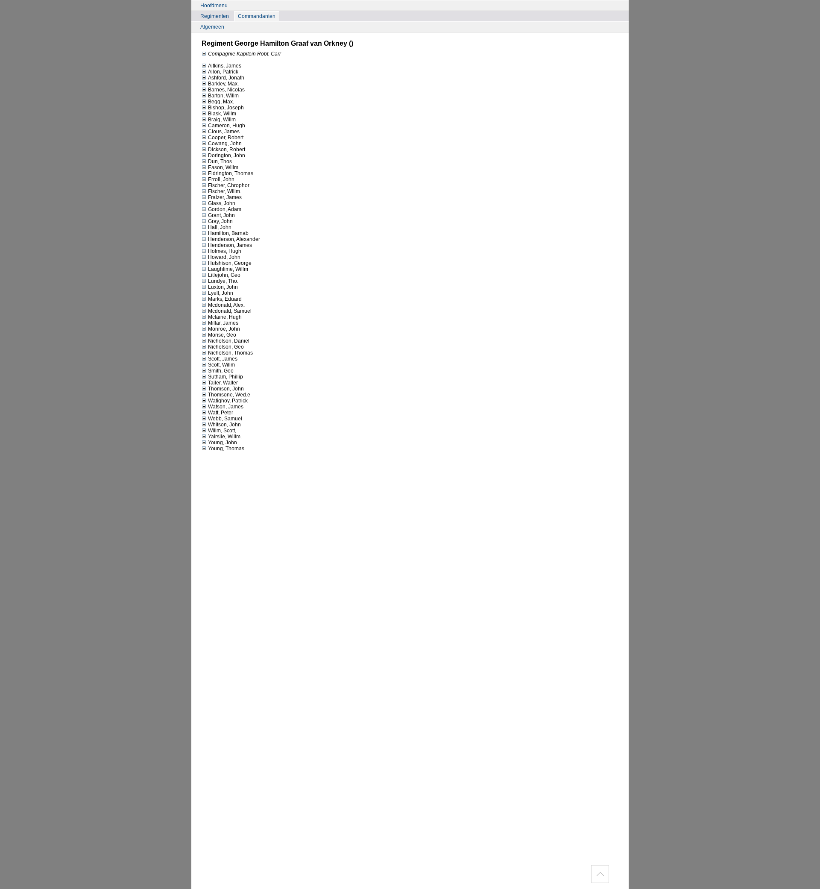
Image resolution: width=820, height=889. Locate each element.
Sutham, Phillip (225, 377)
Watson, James (225, 407)
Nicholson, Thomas (230, 353)
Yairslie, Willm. (225, 437)
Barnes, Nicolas (226, 90)
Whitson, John (224, 425)
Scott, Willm (221, 365)
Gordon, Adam (224, 209)
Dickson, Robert (226, 150)
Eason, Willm (223, 167)
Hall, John (219, 227)
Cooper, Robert (225, 138)
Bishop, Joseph (226, 108)
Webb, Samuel (225, 419)
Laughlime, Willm (228, 269)
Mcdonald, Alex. (226, 305)
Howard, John (224, 257)
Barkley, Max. (223, 84)
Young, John (222, 443)
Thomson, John (226, 389)
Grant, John (221, 215)
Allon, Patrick (223, 72)
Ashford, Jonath (226, 78)
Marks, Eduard (225, 299)
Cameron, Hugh (226, 126)
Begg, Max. (221, 102)
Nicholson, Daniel (228, 341)
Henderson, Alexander (234, 239)
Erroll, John (221, 179)
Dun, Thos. (220, 161)
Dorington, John (226, 155)
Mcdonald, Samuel (230, 311)
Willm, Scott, (222, 431)
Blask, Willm (222, 114)
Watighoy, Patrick (228, 401)
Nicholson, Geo (226, 347)
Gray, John (220, 221)
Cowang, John (225, 144)
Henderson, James (230, 245)
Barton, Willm (223, 96)
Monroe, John (224, 329)
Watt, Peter (220, 413)
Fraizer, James (225, 197)
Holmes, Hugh (224, 251)
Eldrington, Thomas (230, 173)
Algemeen (212, 27)
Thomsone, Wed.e (229, 395)
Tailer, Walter (223, 383)
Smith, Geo (221, 371)
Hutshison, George (230, 263)
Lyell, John (220, 293)
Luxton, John (223, 287)
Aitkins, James (224, 66)
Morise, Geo (222, 335)
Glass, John (221, 203)
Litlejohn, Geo (224, 275)
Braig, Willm (222, 120)
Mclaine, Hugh (225, 317)
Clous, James (224, 132)
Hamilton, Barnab (228, 233)
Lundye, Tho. (223, 281)
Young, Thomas (226, 449)
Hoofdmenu (214, 6)
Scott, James (222, 359)
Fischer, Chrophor (228, 185)
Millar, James (223, 323)
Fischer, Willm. (224, 191)
